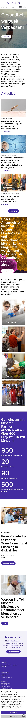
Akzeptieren (13, 712)
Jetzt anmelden (8, 563)
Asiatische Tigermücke (7, 688)
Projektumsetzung (5, 686)
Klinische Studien (5, 684)
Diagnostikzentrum (5, 683)
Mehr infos (13, 716)
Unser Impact (7, 271)
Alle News (13, 211)
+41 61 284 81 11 (7, 677)
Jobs (4, 623)
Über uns (6, 36)
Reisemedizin (4, 681)
